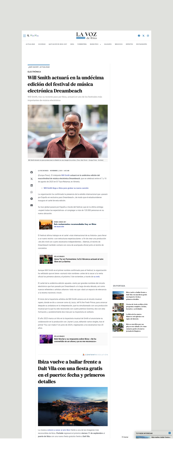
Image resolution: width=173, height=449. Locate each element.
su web (97, 277)
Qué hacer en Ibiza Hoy (58, 44)
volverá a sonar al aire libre (58, 430)
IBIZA (72, 44)
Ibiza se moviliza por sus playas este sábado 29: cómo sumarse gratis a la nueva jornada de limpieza (136, 327)
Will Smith (65, 175)
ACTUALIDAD (30, 44)
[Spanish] (37, 35)
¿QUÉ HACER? (33, 67)
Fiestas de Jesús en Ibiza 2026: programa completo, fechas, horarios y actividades (137, 306)
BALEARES (108, 44)
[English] (32, 35)
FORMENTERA (82, 44)
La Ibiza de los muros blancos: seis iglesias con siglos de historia (135, 316)
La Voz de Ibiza (43, 171)
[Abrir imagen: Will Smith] (68, 131)
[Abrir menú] (24, 35)
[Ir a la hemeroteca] (28, 36)
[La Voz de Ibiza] (86, 35)
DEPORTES (129, 44)
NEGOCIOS (119, 44)
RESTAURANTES (141, 44)
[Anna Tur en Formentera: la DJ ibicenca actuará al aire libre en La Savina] (46, 259)
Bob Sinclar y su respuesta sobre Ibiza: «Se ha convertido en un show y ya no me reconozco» (75, 340)
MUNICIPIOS (94, 44)
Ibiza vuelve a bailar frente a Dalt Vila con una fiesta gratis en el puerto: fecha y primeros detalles (136, 295)
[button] (32, 172)
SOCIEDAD (41, 44)
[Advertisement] (86, 443)
